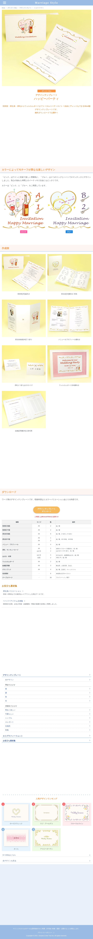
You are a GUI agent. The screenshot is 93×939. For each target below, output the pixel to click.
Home (3, 8)
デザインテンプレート (25, 8)
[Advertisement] (46, 138)
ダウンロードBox (12, 8)
